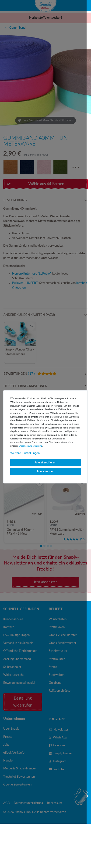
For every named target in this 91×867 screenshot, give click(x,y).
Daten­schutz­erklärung (30, 446)
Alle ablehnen (45, 471)
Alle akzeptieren (45, 462)
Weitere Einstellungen (25, 453)
